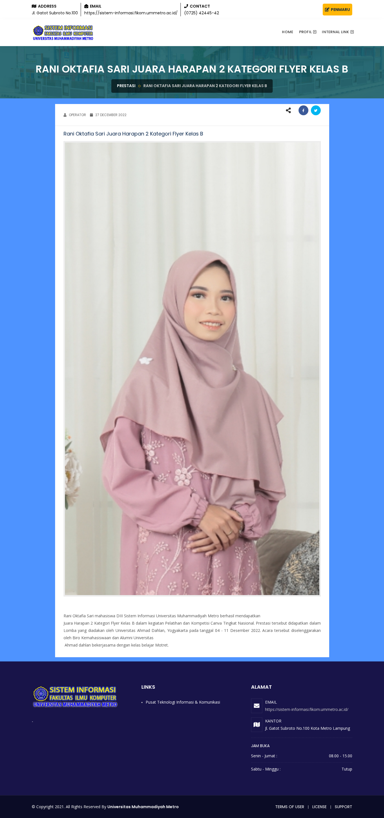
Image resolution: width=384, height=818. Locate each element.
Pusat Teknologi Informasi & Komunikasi (183, 702)
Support (343, 807)
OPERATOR (77, 114)
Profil (305, 32)
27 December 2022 (110, 114)
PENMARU (340, 9)
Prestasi (126, 86)
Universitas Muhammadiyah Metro (143, 807)
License (319, 807)
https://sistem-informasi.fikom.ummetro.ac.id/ (306, 709)
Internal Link (335, 32)
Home (287, 32)
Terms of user (289, 807)
